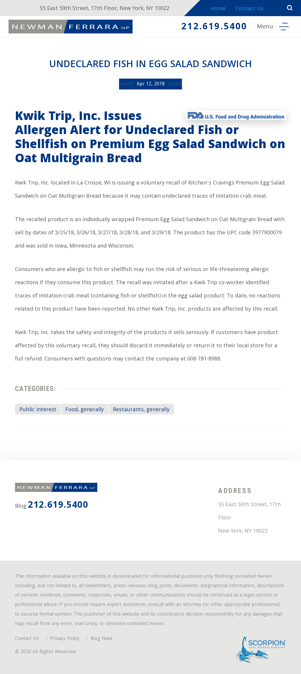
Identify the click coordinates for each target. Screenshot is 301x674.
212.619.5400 (214, 27)
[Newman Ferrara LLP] (71, 26)
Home (218, 9)
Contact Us (249, 9)
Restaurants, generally (141, 410)
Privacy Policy (64, 638)
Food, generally (84, 410)
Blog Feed (101, 638)
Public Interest (37, 410)
